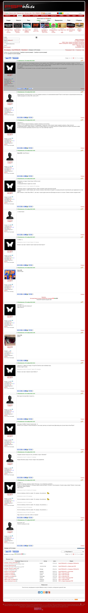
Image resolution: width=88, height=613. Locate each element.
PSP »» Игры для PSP (64, 573)
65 (10, 352)
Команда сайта (28, 13)
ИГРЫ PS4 (27, 15)
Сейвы (38, 20)
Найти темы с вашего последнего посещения (73, 42)
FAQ (33, 13)
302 (11, 285)
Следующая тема (80, 50)
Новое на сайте (12, 13)
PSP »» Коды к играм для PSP (66, 577)
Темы (28, 20)
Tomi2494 (53, 32)
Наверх (82, 88)
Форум (65, 599)
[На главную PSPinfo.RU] (44, 2)
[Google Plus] (49, 592)
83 (10, 288)
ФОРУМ (20, 15)
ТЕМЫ (68, 15)
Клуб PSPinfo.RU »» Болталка (66, 571)
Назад (66, 58)
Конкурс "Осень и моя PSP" (11, 562)
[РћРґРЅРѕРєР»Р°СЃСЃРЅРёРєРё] (44, 592)
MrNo (79, 31)
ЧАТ (14, 15)
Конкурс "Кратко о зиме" (10, 568)
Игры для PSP (22, 599)
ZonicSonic (27, 32)
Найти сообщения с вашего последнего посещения (71, 43)
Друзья (5, 84)
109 (10, 82)
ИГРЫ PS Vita (44, 15)
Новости (18, 20)
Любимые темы (80, 46)
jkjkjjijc (62, 32)
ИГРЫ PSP (35, 15)
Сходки (8, 20)
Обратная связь (20, 13)
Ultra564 (70, 31)
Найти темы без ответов (78, 44)
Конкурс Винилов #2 (9, 565)
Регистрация (7, 47)
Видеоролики (58, 20)
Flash (68, 20)
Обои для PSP (29, 599)
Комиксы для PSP (59, 599)
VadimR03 (9, 32)
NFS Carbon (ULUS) (71, 29)
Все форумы (7, 50)
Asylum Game (45, 32)
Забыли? (10, 40)
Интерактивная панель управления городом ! (44, 298)
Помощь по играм (9, 573)
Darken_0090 (36, 31)
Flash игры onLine (14, 599)
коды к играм (8, 577)
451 (11, 80)
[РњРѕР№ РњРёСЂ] (47, 592)
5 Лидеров (79, 20)
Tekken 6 (36, 29)
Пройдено (79, 29)
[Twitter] (42, 592)
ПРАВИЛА (37, 13)
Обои (48, 20)
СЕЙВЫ (61, 15)
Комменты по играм (9, 576)
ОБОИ (74, 15)
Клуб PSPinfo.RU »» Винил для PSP (67, 566)
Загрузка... (44, 297)
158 (11, 109)
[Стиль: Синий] (59, 13)
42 (10, 111)
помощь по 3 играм (9, 574)
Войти (5, 45)
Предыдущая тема (70, 50)
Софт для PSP (36, 599)
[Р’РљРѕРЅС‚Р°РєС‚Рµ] (39, 592)
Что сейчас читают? (79, 41)
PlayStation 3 (24, 50)
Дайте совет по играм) (10, 579)
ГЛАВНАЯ (7, 15)
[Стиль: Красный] (58, 13)
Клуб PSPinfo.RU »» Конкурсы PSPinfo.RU (69, 563)
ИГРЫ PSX (53, 15)
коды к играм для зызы (10, 581)
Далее (81, 58)
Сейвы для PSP (51, 599)
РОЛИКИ (80, 15)
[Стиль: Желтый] (62, 13)
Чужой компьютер (10, 43)
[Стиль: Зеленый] (61, 13)
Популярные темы (79, 47)
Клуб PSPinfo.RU (16, 50)
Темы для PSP (43, 599)
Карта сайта (71, 599)
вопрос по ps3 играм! (10, 571)
